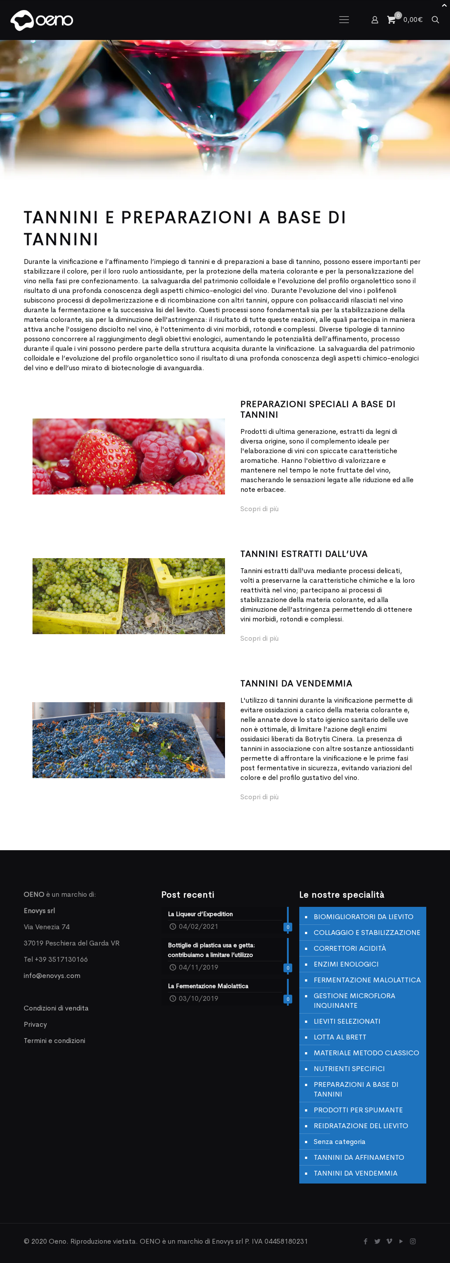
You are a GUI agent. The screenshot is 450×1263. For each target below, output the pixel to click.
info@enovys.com (52, 975)
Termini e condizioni (54, 1040)
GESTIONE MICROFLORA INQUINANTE (355, 1000)
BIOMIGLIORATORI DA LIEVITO (364, 916)
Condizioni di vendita (56, 1008)
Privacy (35, 1024)
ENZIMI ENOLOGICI (346, 964)
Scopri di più (259, 508)
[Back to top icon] (408, 1245)
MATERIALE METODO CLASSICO (366, 1052)
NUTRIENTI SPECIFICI (349, 1068)
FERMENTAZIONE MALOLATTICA (367, 980)
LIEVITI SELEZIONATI (347, 1021)
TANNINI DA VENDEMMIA (356, 1173)
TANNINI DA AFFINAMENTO (359, 1157)
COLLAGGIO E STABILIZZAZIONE (367, 932)
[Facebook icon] (365, 1241)
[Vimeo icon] (389, 1241)
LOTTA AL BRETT (340, 1037)
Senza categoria (340, 1141)
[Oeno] (42, 20)
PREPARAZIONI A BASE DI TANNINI (356, 1089)
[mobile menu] (344, 19)
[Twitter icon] (377, 1241)
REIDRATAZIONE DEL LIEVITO (361, 1125)
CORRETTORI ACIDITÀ (350, 948)
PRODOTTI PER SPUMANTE (358, 1110)
